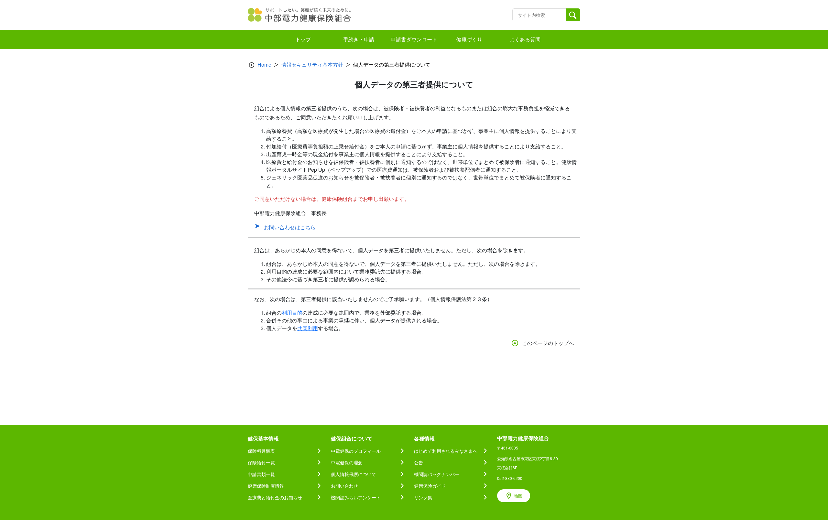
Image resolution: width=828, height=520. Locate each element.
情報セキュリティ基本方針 (312, 64)
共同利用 (307, 328)
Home (264, 64)
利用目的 (292, 312)
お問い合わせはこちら (290, 227)
